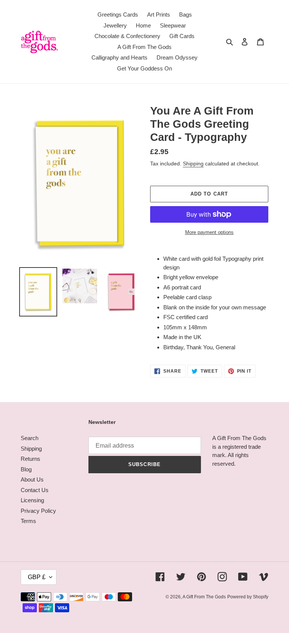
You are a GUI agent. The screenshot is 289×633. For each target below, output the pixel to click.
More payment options (209, 232)
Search (29, 438)
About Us (32, 479)
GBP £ (37, 577)
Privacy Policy (38, 511)
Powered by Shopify (247, 596)
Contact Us (35, 490)
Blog (26, 469)
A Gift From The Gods (204, 596)
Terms (28, 521)
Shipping (193, 164)
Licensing (32, 500)
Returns (30, 459)
